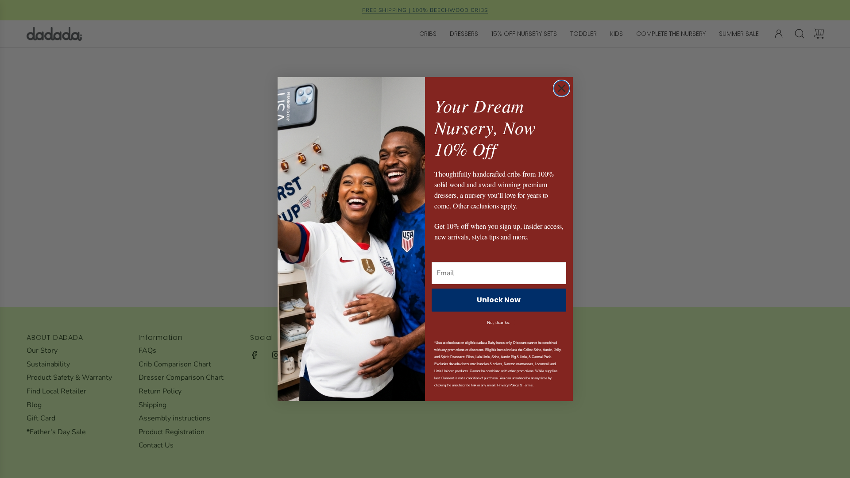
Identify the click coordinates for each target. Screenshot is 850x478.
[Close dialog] (561, 88)
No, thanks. (498, 322)
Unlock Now (499, 300)
